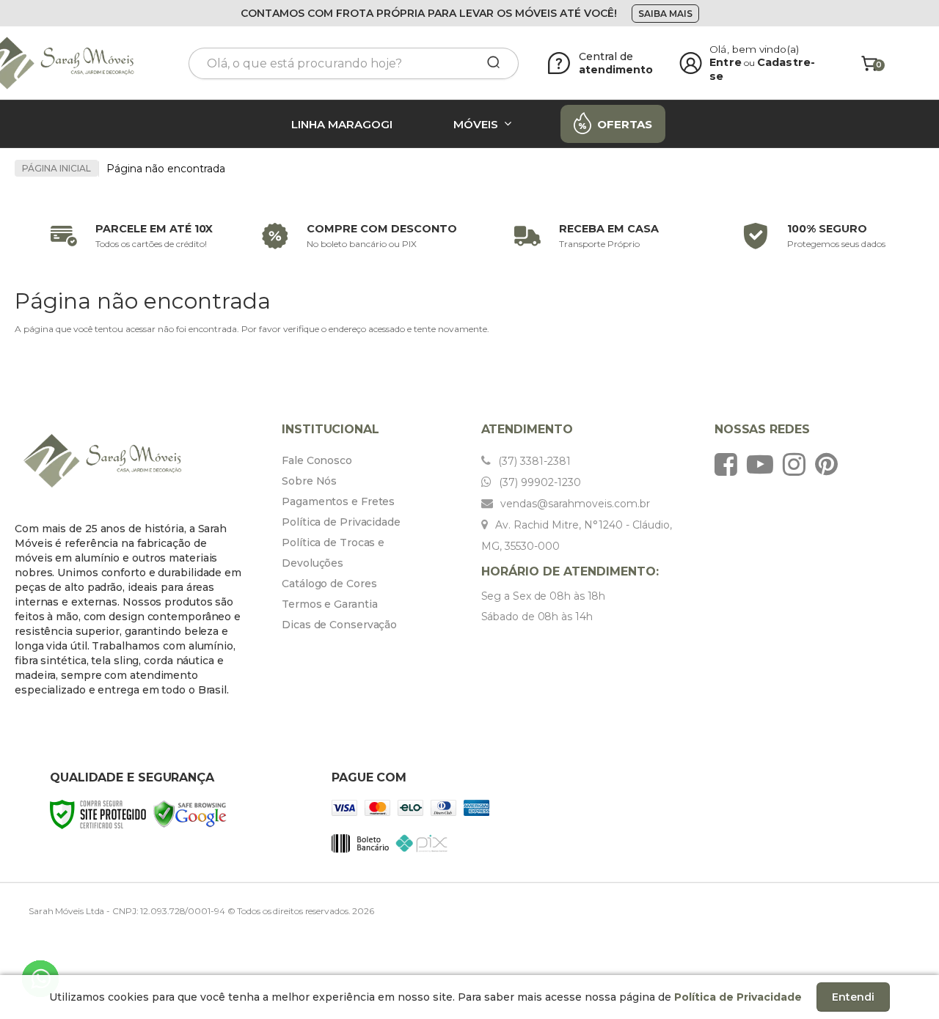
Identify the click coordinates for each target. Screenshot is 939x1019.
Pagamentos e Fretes (338, 501)
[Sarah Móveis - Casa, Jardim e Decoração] (73, 63)
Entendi (853, 997)
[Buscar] (489, 63)
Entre (725, 62)
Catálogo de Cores (329, 583)
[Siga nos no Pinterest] (830, 464)
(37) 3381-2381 (533, 461)
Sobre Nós (309, 481)
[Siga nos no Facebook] (730, 464)
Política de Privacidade (341, 522)
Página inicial (56, 168)
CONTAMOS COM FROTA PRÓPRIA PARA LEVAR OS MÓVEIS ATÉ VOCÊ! (429, 13)
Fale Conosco (317, 460)
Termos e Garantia (329, 604)
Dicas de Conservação (339, 624)
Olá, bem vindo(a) (754, 49)
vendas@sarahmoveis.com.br (573, 503)
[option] (128, 236)
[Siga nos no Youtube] (764, 464)
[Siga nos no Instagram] (798, 464)
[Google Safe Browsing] (190, 813)
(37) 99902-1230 (538, 482)
